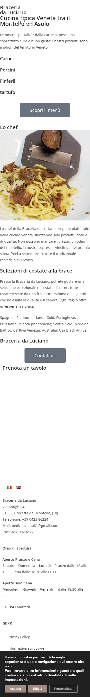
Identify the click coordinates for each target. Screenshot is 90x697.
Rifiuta (37, 689)
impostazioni (16, 680)
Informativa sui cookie (26, 648)
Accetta (15, 689)
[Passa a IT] (9, 487)
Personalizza (63, 689)
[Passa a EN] (19, 487)
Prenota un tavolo (24, 367)
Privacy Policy (19, 636)
